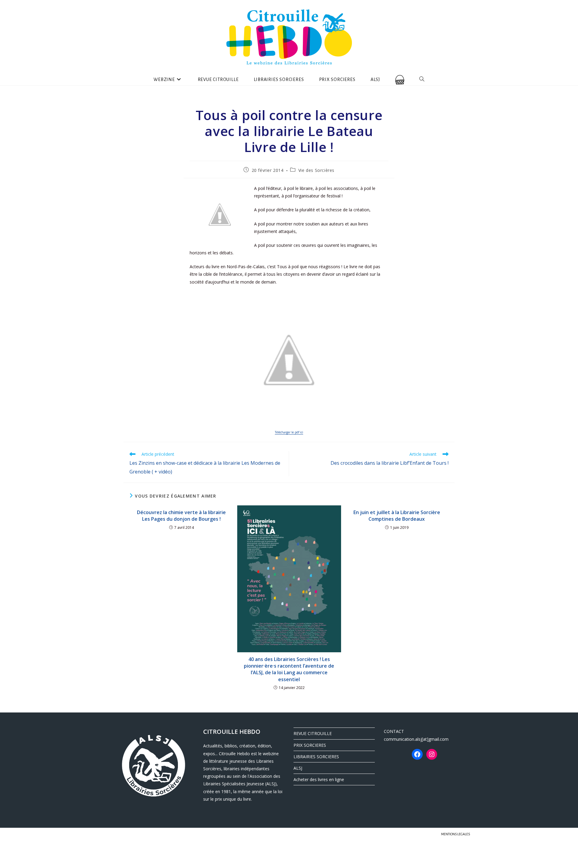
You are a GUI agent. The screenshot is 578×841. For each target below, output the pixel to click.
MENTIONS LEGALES (455, 834)
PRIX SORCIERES (310, 745)
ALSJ (298, 768)
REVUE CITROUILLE (313, 733)
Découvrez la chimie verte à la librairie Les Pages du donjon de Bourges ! (181, 515)
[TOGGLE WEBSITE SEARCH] (422, 79)
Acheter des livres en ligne (319, 779)
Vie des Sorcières (316, 170)
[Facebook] (417, 754)
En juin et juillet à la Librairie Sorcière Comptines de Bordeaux (396, 515)
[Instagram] (431, 754)
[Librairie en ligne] (400, 79)
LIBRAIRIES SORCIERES (316, 756)
